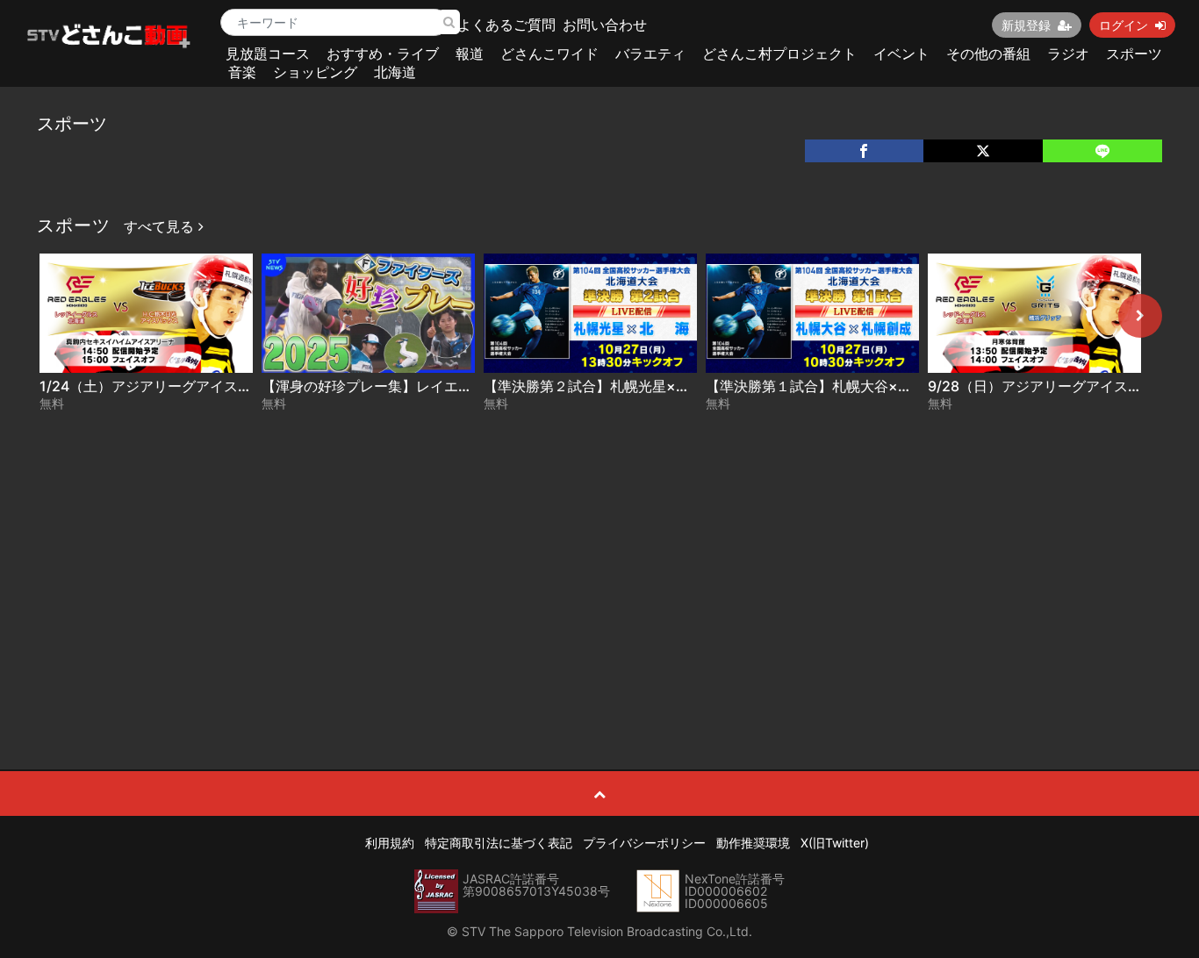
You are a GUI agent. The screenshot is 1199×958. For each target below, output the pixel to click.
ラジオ (1068, 53)
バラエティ (650, 53)
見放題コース (268, 53)
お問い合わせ (605, 24)
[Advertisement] (599, 550)
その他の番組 (988, 53)
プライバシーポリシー (644, 842)
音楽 (242, 72)
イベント (901, 53)
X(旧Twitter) (835, 842)
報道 (470, 53)
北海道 (395, 72)
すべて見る (161, 226)
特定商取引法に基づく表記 (498, 842)
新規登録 (1026, 25)
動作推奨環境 (753, 842)
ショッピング (315, 72)
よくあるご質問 (506, 24)
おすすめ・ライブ (383, 53)
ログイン (1123, 25)
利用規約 (389, 842)
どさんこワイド (549, 53)
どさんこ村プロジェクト (779, 53)
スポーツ (1134, 53)
